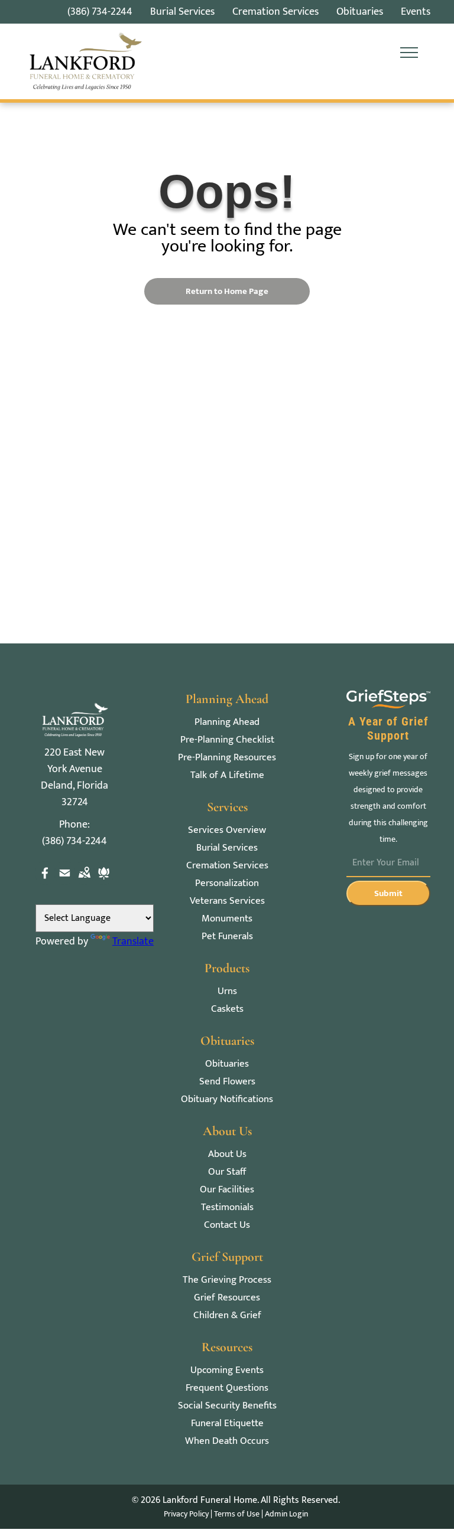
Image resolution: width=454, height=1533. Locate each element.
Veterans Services (227, 901)
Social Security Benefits (227, 1405)
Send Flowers (227, 1081)
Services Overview (227, 830)
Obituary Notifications (227, 1099)
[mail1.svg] (64, 882)
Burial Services (227, 848)
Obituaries (227, 1064)
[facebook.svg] (45, 882)
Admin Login (286, 1514)
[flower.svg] (104, 882)
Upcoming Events (227, 1370)
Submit (388, 893)
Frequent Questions (227, 1388)
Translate (133, 941)
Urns (227, 991)
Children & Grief (227, 1315)
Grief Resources (227, 1297)
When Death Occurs (227, 1441)
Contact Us (227, 1225)
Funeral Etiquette (227, 1423)
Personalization (227, 883)
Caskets (227, 1009)
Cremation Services (227, 865)
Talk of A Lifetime (227, 775)
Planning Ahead (227, 722)
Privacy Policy (186, 1514)
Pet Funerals (227, 936)
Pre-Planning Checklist (227, 740)
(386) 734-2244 (99, 12)
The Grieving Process (227, 1280)
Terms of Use (237, 1514)
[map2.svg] (84, 882)
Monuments (227, 918)
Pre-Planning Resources (227, 757)
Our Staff (227, 1172)
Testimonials (227, 1207)
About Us (227, 1154)
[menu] (409, 52)
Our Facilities (227, 1189)
